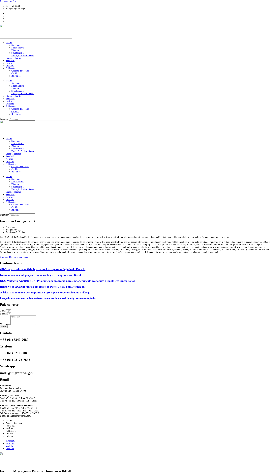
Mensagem (5, 324)
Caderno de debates (20, 71)
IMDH (9, 42)
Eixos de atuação (13, 58)
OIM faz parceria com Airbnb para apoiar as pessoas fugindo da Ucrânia (42, 269)
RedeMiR (10, 60)
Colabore (10, 65)
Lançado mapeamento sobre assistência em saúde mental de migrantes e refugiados (48, 298)
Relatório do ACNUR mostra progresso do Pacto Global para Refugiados (42, 286)
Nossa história (17, 47)
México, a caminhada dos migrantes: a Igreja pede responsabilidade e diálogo (45, 292)
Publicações (11, 68)
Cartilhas (15, 73)
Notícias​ (9, 63)
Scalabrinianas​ (17, 53)
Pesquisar (4, 119)
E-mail (3, 313)
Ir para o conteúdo (8, 1)
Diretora (15, 50)
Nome (3, 311)
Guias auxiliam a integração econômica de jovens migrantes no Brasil (40, 275)
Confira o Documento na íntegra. (15, 257)
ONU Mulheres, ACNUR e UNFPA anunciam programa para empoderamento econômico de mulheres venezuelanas (67, 280)
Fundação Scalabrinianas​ (22, 55)
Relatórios (15, 76)
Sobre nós (15, 45)
